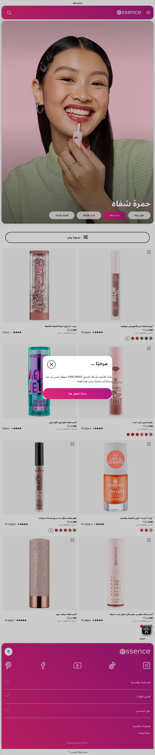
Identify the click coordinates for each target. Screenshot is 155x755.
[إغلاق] (51, 364)
